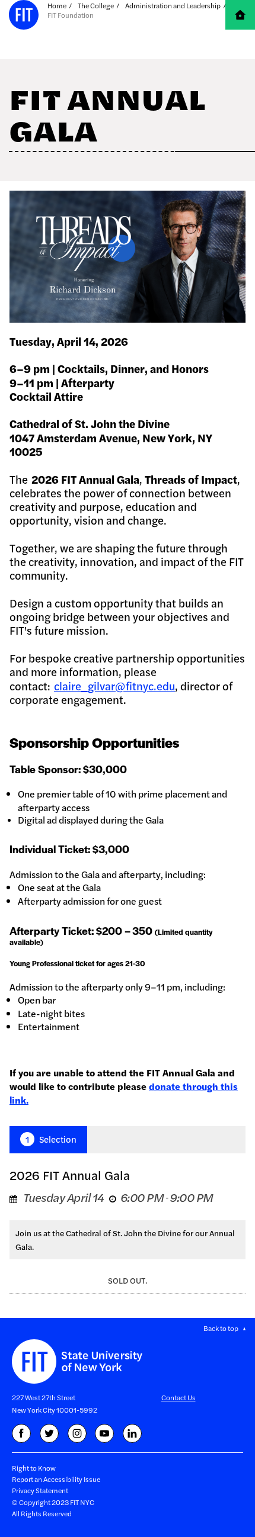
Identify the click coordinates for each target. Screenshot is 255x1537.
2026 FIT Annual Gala (69, 1175)
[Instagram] (77, 1433)
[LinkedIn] (132, 1433)
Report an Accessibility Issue (56, 1479)
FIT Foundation (70, 15)
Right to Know (34, 1467)
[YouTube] (104, 1433)
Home (56, 6)
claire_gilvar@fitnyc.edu (114, 686)
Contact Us (178, 1397)
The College (96, 6)
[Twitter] (49, 1433)
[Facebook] (21, 1433)
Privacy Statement (40, 1490)
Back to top (220, 1328)
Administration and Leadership (173, 6)
